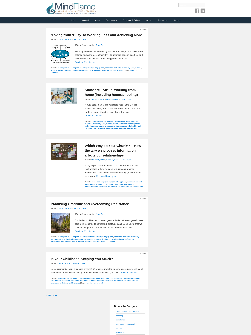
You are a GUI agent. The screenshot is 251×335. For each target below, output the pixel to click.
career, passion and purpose (68, 68)
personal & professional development (65, 70)
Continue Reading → (85, 62)
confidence (96, 182)
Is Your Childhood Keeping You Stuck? (82, 259)
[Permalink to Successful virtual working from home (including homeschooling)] (64, 96)
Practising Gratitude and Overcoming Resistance (90, 204)
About (97, 20)
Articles (149, 20)
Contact (177, 20)
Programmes (111, 20)
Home (73, 20)
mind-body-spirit (128, 68)
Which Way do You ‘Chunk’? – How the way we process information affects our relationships (113, 150)
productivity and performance (90, 70)
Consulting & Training (131, 20)
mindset (138, 68)
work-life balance (116, 70)
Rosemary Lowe (80, 39)
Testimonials (163, 20)
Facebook (197, 11)
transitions (101, 128)
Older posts (51, 295)
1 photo (99, 45)
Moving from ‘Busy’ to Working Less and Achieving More (96, 35)
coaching (83, 68)
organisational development (123, 124)
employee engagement (95, 68)
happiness (109, 68)
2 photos (100, 214)
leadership (117, 68)
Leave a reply (126, 99)
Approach (85, 20)
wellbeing (105, 70)
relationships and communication (120, 187)
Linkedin (203, 11)
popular (132, 70)
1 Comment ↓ (111, 241)
